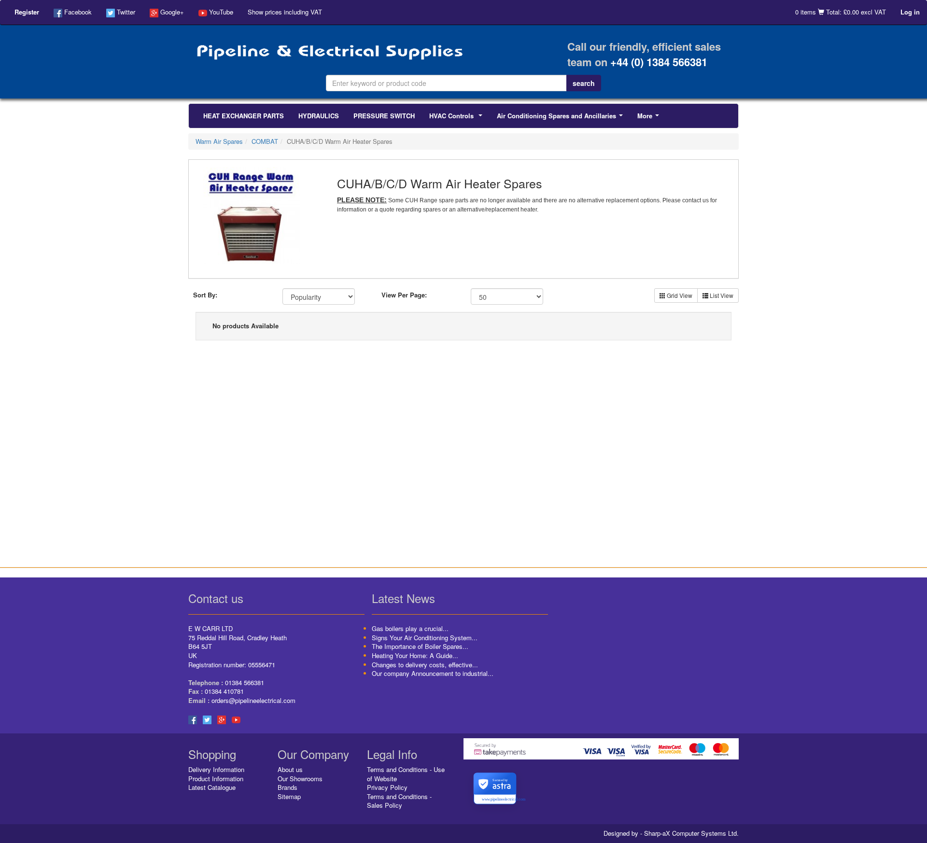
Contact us (215, 598)
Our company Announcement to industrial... (432, 673)
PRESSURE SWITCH (384, 115)
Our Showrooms (300, 778)
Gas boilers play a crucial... (410, 628)
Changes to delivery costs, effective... (425, 664)
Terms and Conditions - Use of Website (406, 774)
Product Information (215, 778)
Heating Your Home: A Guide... (415, 655)
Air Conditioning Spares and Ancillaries (562, 118)
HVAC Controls (457, 118)
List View (720, 295)
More (650, 118)
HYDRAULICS (318, 115)
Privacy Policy (387, 787)
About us (290, 769)
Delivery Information (216, 769)
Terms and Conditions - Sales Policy (399, 801)
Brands (287, 787)
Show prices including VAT (285, 11)
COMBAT (265, 141)
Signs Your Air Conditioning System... (425, 637)
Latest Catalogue (212, 787)
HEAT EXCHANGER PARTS (243, 115)
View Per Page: (404, 295)
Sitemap (289, 796)
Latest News (403, 598)
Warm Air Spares (219, 141)
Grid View (678, 295)
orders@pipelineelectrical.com (253, 700)
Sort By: (205, 295)
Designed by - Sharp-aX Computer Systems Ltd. (671, 833)
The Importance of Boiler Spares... (420, 646)
